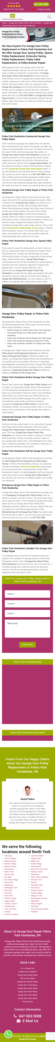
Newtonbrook (36, 866)
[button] (19, 790)
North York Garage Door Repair (34, 1038)
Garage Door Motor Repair (27, 991)
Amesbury (8, 856)
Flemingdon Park (10, 888)
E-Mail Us (30, 1021)
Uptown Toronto (37, 890)
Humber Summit (10, 904)
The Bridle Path (36, 885)
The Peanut (35, 888)
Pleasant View (36, 880)
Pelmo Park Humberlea (39, 877)
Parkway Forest (37, 872)
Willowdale (35, 901)
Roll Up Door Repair (27, 978)
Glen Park (8, 890)
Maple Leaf (35, 861)
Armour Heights (10, 858)
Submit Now (27, 644)
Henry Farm (8, 896)
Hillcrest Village (10, 898)
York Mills (34, 906)
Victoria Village (36, 893)
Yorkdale (34, 912)
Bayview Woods (10, 866)
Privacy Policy (27, 1001)
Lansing (7, 912)
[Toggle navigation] (49, 17)
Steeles (34, 882)
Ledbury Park (36, 858)
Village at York (36, 896)
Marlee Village (36, 864)
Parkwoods (35, 874)
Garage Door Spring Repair (27, 975)
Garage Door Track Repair (27, 985)
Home (4, 23)
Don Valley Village (11, 880)
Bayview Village (10, 864)
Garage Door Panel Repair (27, 995)
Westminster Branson (39, 898)
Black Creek (8, 872)
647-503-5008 (41, 4)
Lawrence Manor (37, 856)
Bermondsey (9, 869)
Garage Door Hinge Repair (27, 988)
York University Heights (40, 909)
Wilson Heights (36, 904)
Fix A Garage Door (27, 968)
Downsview (8, 882)
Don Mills (7, 877)
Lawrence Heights (11, 914)
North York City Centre (39, 869)
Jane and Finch (10, 909)
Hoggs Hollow (9, 901)
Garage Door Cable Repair (27, 998)
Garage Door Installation (27, 972)
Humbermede (9, 906)
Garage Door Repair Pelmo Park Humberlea (25, 23)
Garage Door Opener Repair (27, 982)
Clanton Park (9, 874)
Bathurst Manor (10, 861)
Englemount (8, 885)
